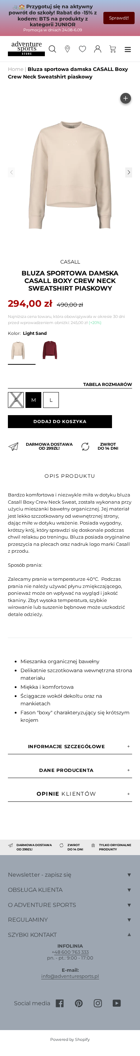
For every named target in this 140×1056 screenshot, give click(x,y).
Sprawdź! (119, 18)
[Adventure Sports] (26, 48)
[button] (128, 172)
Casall (70, 262)
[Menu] (127, 48)
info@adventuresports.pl (70, 976)
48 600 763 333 (71, 952)
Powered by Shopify (70, 1039)
